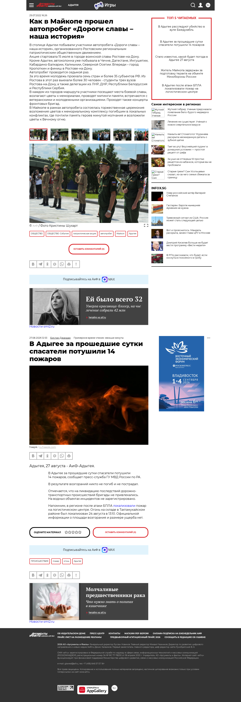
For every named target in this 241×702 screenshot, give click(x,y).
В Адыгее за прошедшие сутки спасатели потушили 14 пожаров (181, 43)
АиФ (35, 225)
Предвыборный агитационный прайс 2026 (135, 637)
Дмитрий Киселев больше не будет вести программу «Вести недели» (187, 244)
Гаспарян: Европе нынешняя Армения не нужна (183, 206)
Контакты (114, 633)
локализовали (124, 506)
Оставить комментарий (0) (88, 249)
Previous (37, 176)
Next (140, 176)
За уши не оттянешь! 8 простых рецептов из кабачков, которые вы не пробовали (189, 162)
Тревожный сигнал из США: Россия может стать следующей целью (187, 219)
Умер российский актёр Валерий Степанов (185, 194)
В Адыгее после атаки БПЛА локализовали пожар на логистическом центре (181, 88)
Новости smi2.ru (41, 326)
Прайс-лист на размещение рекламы (79, 637)
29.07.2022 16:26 (38, 15)
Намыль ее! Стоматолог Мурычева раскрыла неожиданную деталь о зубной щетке (188, 137)
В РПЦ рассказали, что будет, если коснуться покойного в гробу (186, 256)
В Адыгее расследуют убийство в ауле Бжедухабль (181, 28)
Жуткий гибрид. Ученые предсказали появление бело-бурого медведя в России (189, 112)
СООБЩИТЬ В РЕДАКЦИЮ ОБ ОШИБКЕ (185, 637)
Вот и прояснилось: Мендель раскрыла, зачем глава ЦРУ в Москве (188, 231)
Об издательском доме (71, 633)
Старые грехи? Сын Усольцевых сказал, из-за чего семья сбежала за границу (189, 174)
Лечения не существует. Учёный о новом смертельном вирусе (187, 123)
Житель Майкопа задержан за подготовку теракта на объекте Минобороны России (181, 73)
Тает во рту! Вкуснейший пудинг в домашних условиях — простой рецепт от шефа (188, 149)
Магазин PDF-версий (136, 633)
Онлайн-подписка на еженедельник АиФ (177, 633)
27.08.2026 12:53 (38, 337)
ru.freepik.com (47, 447)
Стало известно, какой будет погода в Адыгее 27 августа (181, 58)
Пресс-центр (97, 633)
